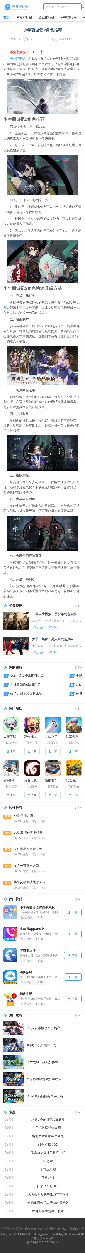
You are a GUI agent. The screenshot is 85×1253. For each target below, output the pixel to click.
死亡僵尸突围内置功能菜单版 (74, 780)
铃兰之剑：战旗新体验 (26, 694)
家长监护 (54, 1228)
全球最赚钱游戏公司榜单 (44, 1079)
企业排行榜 (46, 17)
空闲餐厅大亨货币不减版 (11, 780)
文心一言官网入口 (26, 865)
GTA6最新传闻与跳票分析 (45, 1096)
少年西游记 (18, 59)
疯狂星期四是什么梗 (28, 849)
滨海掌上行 (28, 950)
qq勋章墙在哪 (23, 816)
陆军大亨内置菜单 (74, 737)
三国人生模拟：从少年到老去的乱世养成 (57, 614)
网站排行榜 (24, 17)
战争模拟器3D (48, 1144)
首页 (6, 17)
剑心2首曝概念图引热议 (27, 676)
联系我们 (18, 1228)
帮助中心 (66, 1228)
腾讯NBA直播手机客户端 (48, 1153)
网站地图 (78, 1228)
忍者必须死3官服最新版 (48, 1119)
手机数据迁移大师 (48, 1128)
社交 (76, 482)
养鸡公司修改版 (53, 737)
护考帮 (48, 1161)
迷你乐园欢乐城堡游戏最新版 (48, 1203)
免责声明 (42, 1228)
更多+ (78, 605)
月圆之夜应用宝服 (32, 780)
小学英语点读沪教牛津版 (37, 907)
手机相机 (48, 1178)
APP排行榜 (69, 17)
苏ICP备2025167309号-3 (42, 1242)
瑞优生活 (26, 994)
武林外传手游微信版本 (48, 1211)
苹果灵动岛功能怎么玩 (29, 882)
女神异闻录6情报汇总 (25, 685)
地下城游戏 (48, 1169)
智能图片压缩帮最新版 (48, 1136)
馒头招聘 (26, 972)
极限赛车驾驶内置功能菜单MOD (53, 780)
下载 (13, 751)
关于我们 (6, 1228)
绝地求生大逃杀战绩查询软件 (48, 1194)
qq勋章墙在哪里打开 (28, 832)
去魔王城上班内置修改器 (11, 737)
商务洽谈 (30, 1228)
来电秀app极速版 (32, 929)
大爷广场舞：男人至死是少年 (52, 639)
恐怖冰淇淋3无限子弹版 (32, 737)
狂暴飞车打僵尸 (48, 1186)
